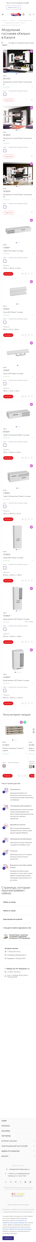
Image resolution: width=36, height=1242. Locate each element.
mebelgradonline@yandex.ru (19, 1169)
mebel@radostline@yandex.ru (16, 955)
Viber (20, 1182)
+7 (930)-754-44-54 (13, 972)
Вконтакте (6, 1182)
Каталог (5, 1156)
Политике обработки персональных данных (16, 1229)
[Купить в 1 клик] (25, 274)
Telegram (11, 1182)
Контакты (6, 1126)
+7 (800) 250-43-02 (13, 951)
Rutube (16, 1182)
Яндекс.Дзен (30, 1182)
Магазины (6, 1131)
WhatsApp (25, 1182)
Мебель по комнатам (10, 1151)
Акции (4, 1121)
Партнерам (6, 1136)
